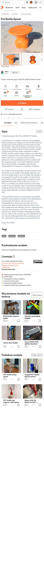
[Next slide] (41, 59)
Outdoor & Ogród (26, 14)
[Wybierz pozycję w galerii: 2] (11, 338)
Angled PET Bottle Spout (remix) (32, 376)
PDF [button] (40, 131)
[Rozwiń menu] (41, 18)
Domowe (15, 14)
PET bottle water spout (10, 376)
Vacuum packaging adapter (32, 317)
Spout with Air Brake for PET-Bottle (31, 401)
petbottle (21, 236)
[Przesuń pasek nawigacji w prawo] (42, 7)
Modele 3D (6, 14)
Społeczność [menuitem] (32, 7)
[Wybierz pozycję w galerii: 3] (32, 338)
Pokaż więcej (37, 295)
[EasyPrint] (27, 2)
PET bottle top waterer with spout (11, 401)
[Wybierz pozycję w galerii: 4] (34, 338)
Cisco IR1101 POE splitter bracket (31, 343)
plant (4, 236)
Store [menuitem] (17, 7)
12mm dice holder (10, 343)
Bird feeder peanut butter (11, 317)
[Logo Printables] (2, 7)
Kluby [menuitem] (24, 7)
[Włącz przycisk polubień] (4, 321)
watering (12, 236)
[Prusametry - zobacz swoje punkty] (31, 2)
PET (5, 95)
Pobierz (23, 103)
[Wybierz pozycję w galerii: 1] (9, 338)
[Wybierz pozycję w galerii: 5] (35, 338)
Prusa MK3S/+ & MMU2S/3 (27, 96)
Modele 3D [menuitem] (9, 7)
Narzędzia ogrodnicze (16, 114)
